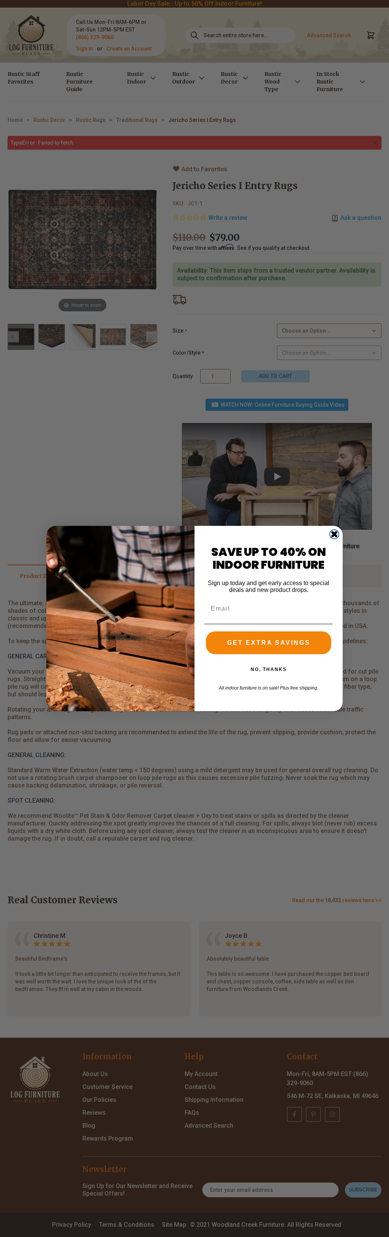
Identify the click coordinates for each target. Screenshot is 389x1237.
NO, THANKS (269, 669)
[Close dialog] (334, 534)
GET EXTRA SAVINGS (268, 642)
